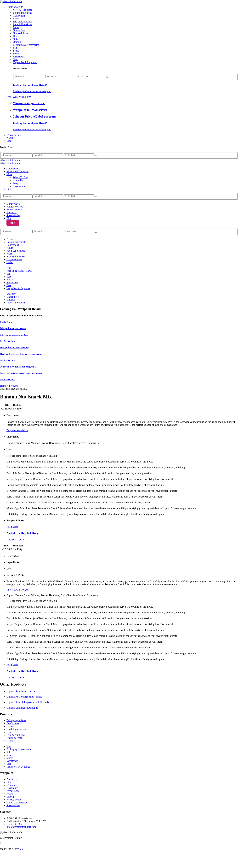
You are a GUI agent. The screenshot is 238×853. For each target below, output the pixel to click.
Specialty (11, 293)
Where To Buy (20, 177)
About (9, 137)
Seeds (16, 50)
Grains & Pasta (20, 33)
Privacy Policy (13, 799)
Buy (8, 189)
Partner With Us (14, 206)
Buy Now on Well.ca (17, 430)
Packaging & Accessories (26, 44)
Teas (15, 59)
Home (3, 385)
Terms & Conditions (16, 802)
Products (10, 239)
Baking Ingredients (22, 12)
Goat (20, 848)
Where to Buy (13, 135)
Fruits (16, 27)
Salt (15, 47)
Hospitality (12, 788)
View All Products (22, 9)
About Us (18, 180)
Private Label (13, 790)
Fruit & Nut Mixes (22, 24)
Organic (17, 42)
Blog (8, 140)
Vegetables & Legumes (25, 62)
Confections (19, 15)
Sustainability (20, 186)
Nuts (15, 39)
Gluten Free (19, 30)
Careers (10, 796)
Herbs (16, 36)
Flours (16, 18)
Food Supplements (22, 21)
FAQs (9, 793)
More (9, 174)
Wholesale (11, 785)
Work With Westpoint (17, 96)
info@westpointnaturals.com (21, 826)
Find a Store (6, 322)
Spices (16, 53)
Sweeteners (19, 56)
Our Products (13, 7)
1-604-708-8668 (14, 824)
